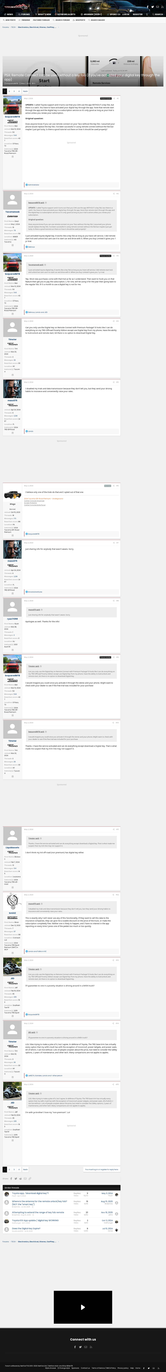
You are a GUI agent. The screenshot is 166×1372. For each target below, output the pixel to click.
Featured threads (41, 20)
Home (138, 1368)
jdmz (111, 1215)
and (37, 951)
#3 (117, 256)
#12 (117, 895)
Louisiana (17, 877)
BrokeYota (16, 1207)
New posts (10, 20)
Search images (98, 20)
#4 (117, 321)
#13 (117, 960)
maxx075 (12, 400)
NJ (14, 641)
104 (15, 868)
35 (13, 994)
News (10, 14)
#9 (117, 657)
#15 (117, 1084)
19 (13, 227)
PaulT (14, 1196)
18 (13, 515)
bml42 (12, 913)
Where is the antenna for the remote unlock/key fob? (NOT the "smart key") (39, 1203)
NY (14, 366)
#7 (117, 543)
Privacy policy (123, 1368)
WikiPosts (80, 20)
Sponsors (75, 1368)
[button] (114, 14)
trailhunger (16, 1223)
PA (14, 524)
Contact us (85, 1368)
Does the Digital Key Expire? (26, 1228)
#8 (117, 601)
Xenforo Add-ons (60, 1366)
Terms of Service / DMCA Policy (104, 1368)
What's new (44, 14)
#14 (117, 1023)
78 (15, 230)
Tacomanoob (12, 211)
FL (13, 424)
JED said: (31, 1032)
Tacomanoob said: (36, 265)
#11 (117, 829)
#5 (117, 382)
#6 (117, 486)
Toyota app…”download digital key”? (30, 1193)
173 (15, 518)
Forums (25, 14)
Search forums (62, 20)
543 (15, 135)
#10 (117, 723)
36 (15, 360)
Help (132, 1368)
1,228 (15, 416)
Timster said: (33, 666)
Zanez (110, 1231)
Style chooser (50, 1368)
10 (13, 865)
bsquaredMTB (12, 83)
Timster (12, 339)
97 (15, 931)
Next (25, 91)
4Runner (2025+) (93, 14)
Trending (25, 20)
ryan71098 (12, 619)
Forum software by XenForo (26, 1366)
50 (13, 132)
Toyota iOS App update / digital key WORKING (35, 1220)
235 (15, 997)
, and (37, 312)
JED (12, 978)
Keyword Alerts (66, 14)
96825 (15, 237)
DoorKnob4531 (17, 1231)
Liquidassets (12, 847)
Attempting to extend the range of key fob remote (38, 1212)
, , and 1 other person (45, 1075)
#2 (117, 194)
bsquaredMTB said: (36, 203)
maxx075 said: (34, 610)
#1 (118, 98)
